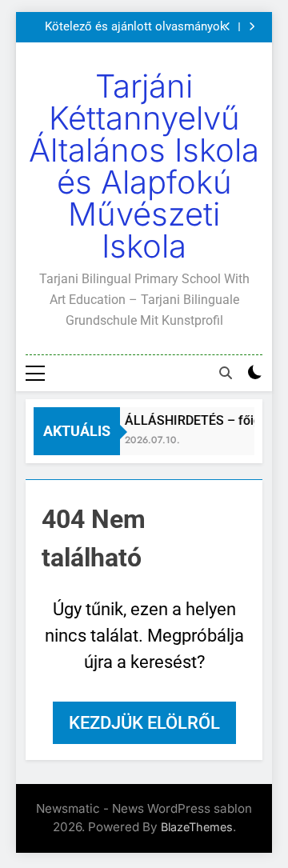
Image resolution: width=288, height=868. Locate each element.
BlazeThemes (197, 827)
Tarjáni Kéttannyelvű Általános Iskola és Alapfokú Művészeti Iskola (144, 166)
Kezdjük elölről (144, 723)
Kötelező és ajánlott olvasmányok (135, 27)
